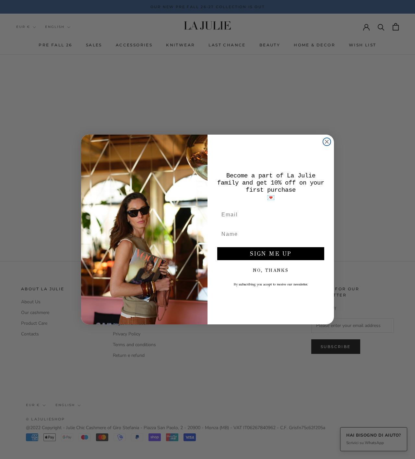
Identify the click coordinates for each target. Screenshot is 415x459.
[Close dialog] (327, 142)
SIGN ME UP (270, 253)
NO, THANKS (271, 270)
